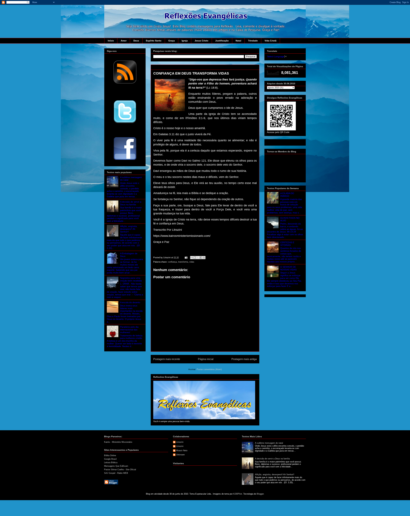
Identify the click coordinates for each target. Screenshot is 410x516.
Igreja (185, 40)
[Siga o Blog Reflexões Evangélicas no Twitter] (125, 123)
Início (111, 40)
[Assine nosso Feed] (125, 83)
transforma (183, 262)
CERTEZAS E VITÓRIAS (287, 243)
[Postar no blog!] (194, 257)
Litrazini (179, 442)
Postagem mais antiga (244, 359)
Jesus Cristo (201, 40)
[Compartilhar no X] (197, 257)
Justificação (222, 40)
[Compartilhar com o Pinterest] (203, 257)
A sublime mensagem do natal (269, 443)
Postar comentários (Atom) (209, 369)
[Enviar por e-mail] (191, 257)
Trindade (253, 40)
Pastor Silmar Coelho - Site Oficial (120, 469)
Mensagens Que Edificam (116, 466)
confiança (172, 262)
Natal (238, 40)
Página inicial (205, 359)
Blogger (260, 494)
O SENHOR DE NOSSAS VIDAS (288, 268)
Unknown (180, 454)
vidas (191, 262)
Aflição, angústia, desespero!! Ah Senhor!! (128, 229)
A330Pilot (237, 494)
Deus (136, 40)
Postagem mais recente (166, 359)
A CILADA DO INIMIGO (287, 194)
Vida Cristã (270, 40)
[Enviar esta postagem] (186, 257)
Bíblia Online (110, 455)
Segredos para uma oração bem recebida (131, 279)
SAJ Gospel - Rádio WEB (116, 473)
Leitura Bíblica (110, 462)
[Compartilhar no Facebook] (200, 257)
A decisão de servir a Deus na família (130, 203)
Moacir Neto (181, 450)
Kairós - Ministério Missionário (118, 442)
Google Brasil (110, 459)
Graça (171, 40)
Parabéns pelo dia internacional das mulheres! (129, 330)
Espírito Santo (153, 40)
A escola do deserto (130, 302)
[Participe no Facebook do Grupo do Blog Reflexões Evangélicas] (125, 160)
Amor (124, 40)
